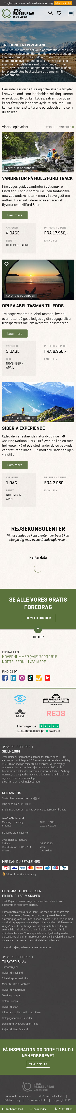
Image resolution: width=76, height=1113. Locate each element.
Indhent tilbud (14, 1109)
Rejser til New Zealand (15, 1029)
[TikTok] (30, 678)
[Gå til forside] (18, 13)
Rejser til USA (10, 1006)
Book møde (40, 1109)
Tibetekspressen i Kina (15, 978)
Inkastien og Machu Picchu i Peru (21, 1012)
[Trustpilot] (39, 678)
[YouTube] (47, 678)
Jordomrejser (10, 967)
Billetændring (12, 1100)
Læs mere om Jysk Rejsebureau (21, 781)
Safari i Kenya (10, 1001)
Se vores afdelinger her (15, 832)
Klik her (61, 809)
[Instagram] (22, 678)
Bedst (10, 240)
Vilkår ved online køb (50, 1096)
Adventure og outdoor (20, 168)
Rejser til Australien (13, 989)
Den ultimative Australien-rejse (20, 1023)
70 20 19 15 (65, 1109)
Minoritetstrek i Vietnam (16, 984)
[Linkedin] (13, 678)
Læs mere (14, 215)
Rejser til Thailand (12, 972)
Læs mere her (63, 2)
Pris (49, 127)
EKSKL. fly (50, 240)
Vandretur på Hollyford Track (37, 178)
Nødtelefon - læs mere (24, 661)
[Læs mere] (38, 152)
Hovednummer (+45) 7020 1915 (29, 656)
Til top (38, 636)
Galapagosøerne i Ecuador (17, 1018)
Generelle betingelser (18, 1096)
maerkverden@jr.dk (29, 798)
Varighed (65, 127)
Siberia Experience (23, 428)
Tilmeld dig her (38, 618)
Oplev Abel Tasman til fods (33, 305)
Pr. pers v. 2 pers (55, 227)
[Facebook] (5, 678)
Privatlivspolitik (37, 1100)
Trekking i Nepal (11, 995)
